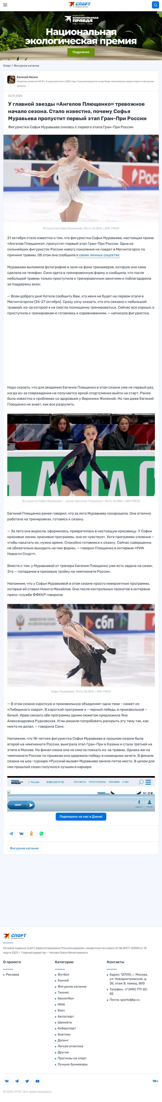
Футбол (63, 974)
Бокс (61, 1010)
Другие (63, 1052)
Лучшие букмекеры (73, 1064)
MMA (61, 1004)
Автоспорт (66, 1016)
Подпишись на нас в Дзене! (81, 816)
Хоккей (63, 980)
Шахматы (65, 1022)
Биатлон (64, 1034)
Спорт (7, 65)
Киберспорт (67, 1028)
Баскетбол (66, 998)
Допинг (63, 1040)
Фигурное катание (26, 65)
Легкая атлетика (70, 1046)
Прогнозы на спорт (72, 1058)
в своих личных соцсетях (97, 255)
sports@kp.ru (130, 1000)
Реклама (12, 974)
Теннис (63, 992)
